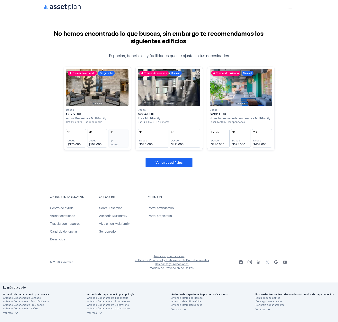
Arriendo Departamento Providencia (23, 304)
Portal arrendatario (161, 208)
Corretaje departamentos (270, 304)
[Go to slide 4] (99, 103)
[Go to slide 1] (93, 103)
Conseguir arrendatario (268, 301)
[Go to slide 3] (97, 103)
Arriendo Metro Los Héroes (187, 297)
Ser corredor (108, 231)
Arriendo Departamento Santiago (22, 297)
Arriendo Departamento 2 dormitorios (108, 301)
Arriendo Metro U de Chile (186, 301)
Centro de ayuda (62, 208)
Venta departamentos (267, 297)
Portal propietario (160, 216)
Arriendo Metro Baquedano (186, 304)
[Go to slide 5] (101, 103)
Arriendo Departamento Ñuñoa (20, 308)
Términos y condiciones (169, 256)
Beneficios (57, 239)
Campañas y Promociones (172, 264)
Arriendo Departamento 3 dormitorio (108, 304)
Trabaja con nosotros (65, 224)
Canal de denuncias (64, 231)
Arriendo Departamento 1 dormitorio (107, 297)
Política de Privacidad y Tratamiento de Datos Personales (172, 260)
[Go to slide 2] (95, 103)
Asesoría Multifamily (113, 216)
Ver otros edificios (169, 163)
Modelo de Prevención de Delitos (172, 268)
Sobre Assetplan (110, 208)
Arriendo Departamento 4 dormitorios (108, 308)
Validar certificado (62, 216)
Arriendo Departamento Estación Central (26, 301)
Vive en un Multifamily (114, 224)
